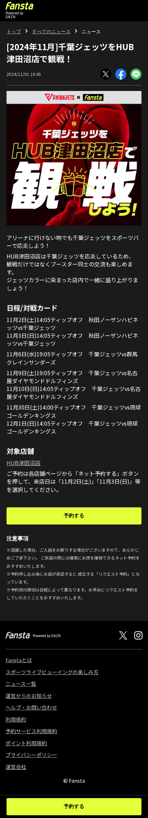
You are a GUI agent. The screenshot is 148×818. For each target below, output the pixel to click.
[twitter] (105, 74)
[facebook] (120, 74)
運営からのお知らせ (29, 695)
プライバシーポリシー (31, 754)
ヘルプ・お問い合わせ (31, 707)
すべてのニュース (51, 31)
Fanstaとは (19, 660)
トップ (14, 31)
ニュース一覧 (21, 683)
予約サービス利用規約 (31, 731)
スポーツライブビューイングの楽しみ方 (52, 672)
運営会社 (16, 766)
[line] (135, 74)
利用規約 (16, 719)
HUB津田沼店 (24, 463)
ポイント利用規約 (26, 743)
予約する (74, 515)
